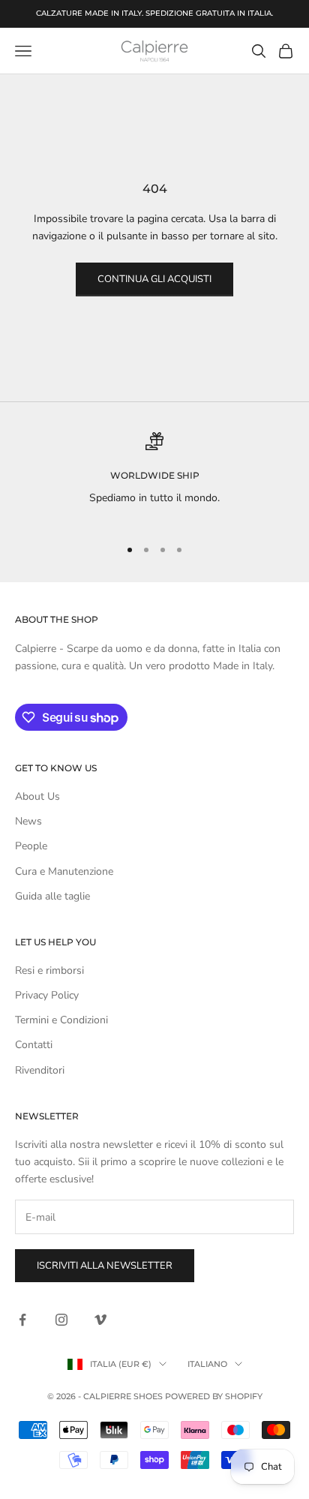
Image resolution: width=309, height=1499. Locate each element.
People (31, 846)
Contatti (33, 1045)
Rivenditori (39, 1070)
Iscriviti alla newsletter (104, 1265)
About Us (37, 796)
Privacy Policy (47, 995)
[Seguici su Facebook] (22, 1319)
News (28, 821)
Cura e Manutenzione (64, 871)
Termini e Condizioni (61, 1020)
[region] (154, 478)
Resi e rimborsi (49, 970)
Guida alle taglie (52, 896)
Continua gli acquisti (155, 279)
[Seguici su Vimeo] (100, 1319)
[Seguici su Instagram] (61, 1319)
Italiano (207, 1364)
